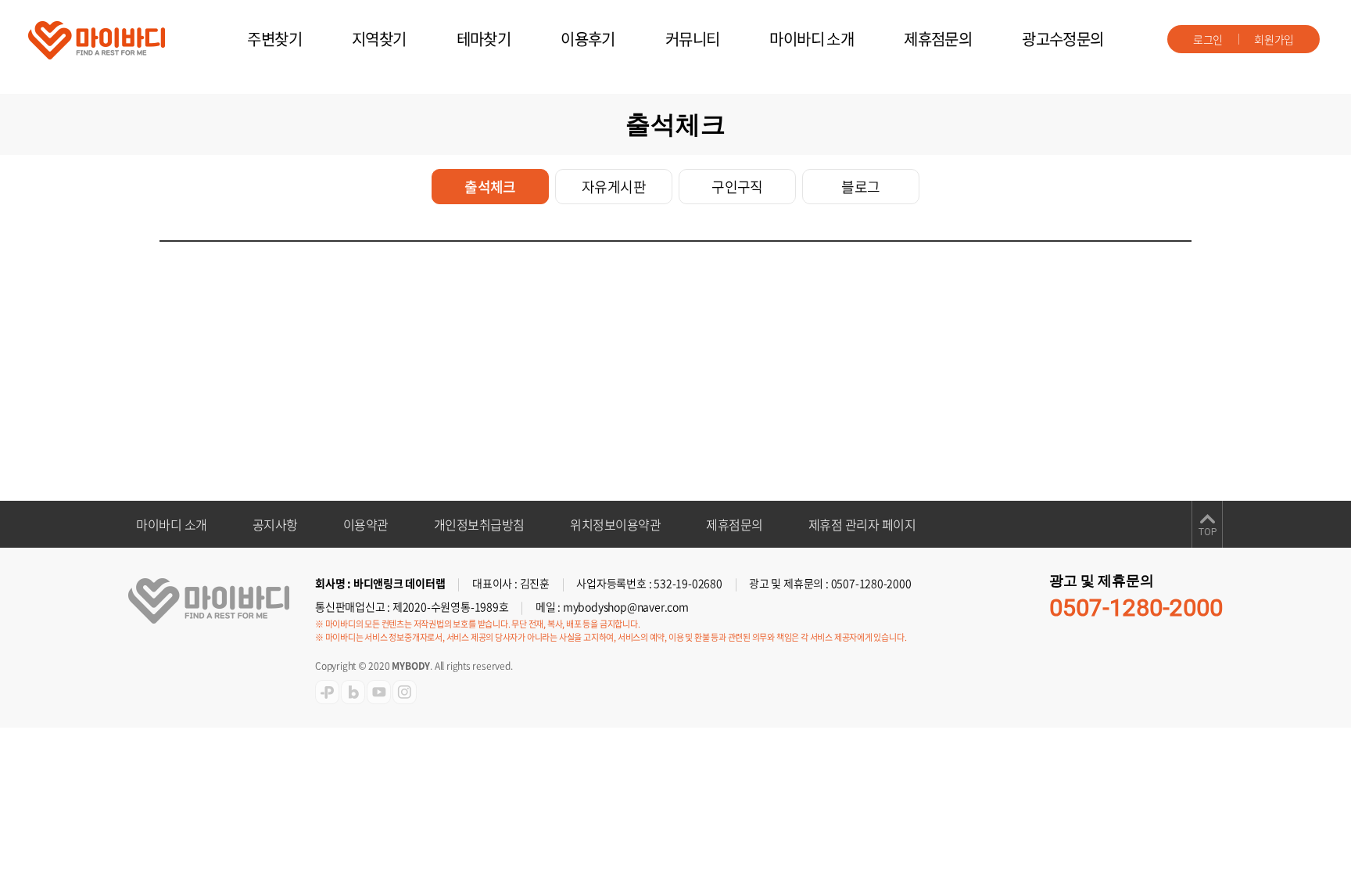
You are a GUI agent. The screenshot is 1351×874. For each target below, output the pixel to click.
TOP (1208, 532)
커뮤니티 (692, 38)
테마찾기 (484, 38)
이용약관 (366, 524)
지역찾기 (379, 38)
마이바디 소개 (811, 38)
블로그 (860, 186)
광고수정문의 (1062, 38)
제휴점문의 (938, 38)
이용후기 (588, 38)
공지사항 (275, 524)
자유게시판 (614, 186)
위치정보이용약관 (615, 524)
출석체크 (490, 186)
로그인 (1208, 39)
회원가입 (1274, 39)
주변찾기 (274, 38)
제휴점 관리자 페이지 (862, 524)
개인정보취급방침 (479, 524)
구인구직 (737, 186)
